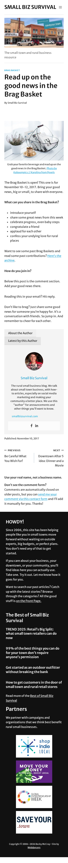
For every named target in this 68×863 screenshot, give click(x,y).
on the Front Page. (28, 601)
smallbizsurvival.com (25, 416)
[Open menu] (60, 7)
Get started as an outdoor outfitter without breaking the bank (33, 669)
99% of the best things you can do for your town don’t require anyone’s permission (32, 652)
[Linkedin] (36, 426)
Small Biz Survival (17, 102)
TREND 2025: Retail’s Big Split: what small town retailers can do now (31, 633)
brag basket (12, 70)
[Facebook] (31, 426)
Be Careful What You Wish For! (15, 456)
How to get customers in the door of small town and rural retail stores (34, 684)
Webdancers (34, 847)
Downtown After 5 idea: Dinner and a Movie (51, 458)
